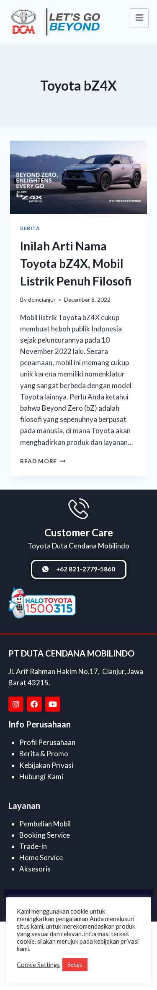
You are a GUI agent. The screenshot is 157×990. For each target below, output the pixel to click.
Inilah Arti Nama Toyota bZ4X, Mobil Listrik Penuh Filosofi (76, 263)
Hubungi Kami (41, 776)
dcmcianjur (42, 299)
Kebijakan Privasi (46, 765)
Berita (30, 228)
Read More (43, 461)
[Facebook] (34, 704)
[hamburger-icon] (139, 18)
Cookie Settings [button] (38, 964)
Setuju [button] (74, 964)
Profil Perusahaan (47, 742)
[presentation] (78, 177)
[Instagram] (15, 704)
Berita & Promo (43, 753)
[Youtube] (52, 704)
